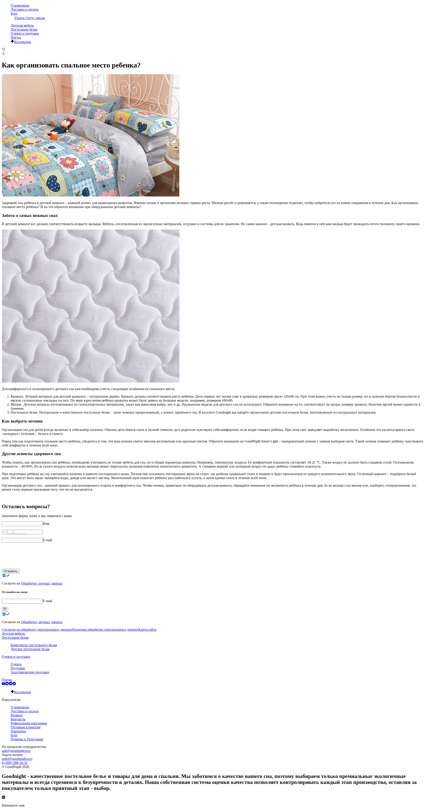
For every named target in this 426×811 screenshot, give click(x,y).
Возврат (17, 715)
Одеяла (16, 664)
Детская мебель (22, 25)
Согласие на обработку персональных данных (37, 629)
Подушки (18, 668)
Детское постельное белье (30, 649)
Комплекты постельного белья (34, 645)
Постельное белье (24, 29)
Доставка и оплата (25, 9)
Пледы (16, 37)
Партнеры (18, 731)
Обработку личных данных (42, 583)
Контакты (18, 719)
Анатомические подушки (30, 672)
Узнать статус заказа (29, 18)
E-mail (47, 540)
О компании (20, 5)
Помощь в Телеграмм (27, 739)
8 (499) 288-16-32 (15, 763)
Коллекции (22, 42)
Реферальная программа (29, 723)
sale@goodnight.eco (16, 751)
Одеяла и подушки (25, 33)
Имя (46, 523)
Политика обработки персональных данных (105, 629)
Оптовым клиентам (25, 727)
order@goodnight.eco (17, 759)
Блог (14, 13)
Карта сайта (147, 629)
